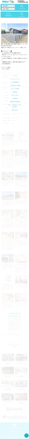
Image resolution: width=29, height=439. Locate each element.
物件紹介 (15, 92)
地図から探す (22, 16)
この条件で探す (21, 8)
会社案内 (15, 98)
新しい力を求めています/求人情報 (15, 106)
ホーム (15, 75)
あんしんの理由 (15, 88)
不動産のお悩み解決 (15, 101)
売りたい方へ (15, 95)
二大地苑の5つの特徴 (15, 85)
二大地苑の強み (15, 82)
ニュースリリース (15, 79)
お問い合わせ (15, 110)
